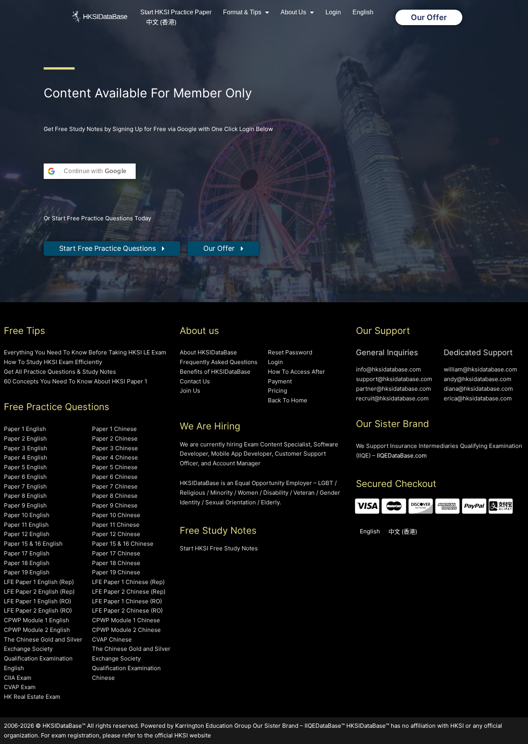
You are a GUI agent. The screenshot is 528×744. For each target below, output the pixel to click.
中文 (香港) (161, 22)
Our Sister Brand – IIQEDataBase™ (299, 725)
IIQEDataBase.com (402, 455)
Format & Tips (242, 12)
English (363, 12)
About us (293, 12)
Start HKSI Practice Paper (175, 12)
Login (333, 12)
